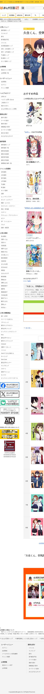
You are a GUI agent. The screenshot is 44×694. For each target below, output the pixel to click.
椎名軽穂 (3, 276)
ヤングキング (5, 365)
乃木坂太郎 (4, 295)
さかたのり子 (5, 273)
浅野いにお (4, 239)
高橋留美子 (4, 292)
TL (35, 15)
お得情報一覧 (5, 73)
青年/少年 (27, 15)
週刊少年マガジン (6, 338)
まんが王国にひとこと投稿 (8, 109)
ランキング (4, 33)
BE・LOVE (4, 316)
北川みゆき (4, 267)
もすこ (27, 132)
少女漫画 (3, 175)
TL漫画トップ (5, 55)
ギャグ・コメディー (7, 200)
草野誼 (3, 270)
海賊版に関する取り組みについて (9, 427)
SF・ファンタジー (6, 221)
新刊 (2, 36)
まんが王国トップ (7, 638)
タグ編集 (28, 281)
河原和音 (3, 261)
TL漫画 (3, 184)
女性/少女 (19, 15)
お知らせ (3, 96)
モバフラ (3, 375)
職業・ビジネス (5, 203)
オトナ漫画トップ (6, 61)
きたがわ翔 (4, 264)
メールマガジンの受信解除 (10, 654)
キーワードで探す (6, 130)
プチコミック (5, 322)
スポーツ (3, 212)
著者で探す (4, 123)
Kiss (2, 334)
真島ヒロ (3, 304)
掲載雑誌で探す (5, 127)
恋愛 (2, 193)
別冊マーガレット (6, 347)
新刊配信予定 (5, 39)
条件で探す (4, 117)
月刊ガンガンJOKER (32, 208)
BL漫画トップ (5, 58)
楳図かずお (4, 252)
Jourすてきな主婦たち (7, 353)
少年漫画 (3, 181)
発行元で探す (5, 133)
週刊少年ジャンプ (6, 328)
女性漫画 (3, 172)
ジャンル (3, 42)
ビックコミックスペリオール (9, 378)
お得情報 (4, 668)
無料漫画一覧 (5, 148)
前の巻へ (29, 328)
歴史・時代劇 (5, 209)
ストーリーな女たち (7, 319)
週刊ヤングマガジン (7, 325)
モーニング (4, 356)
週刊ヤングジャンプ (7, 341)
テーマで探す (5, 120)
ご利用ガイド (5, 102)
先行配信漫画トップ (7, 46)
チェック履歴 (5, 88)
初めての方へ (5, 106)
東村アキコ (4, 298)
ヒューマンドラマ (6, 196)
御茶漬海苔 (4, 258)
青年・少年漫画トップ (7, 52)
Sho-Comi (4, 359)
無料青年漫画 (5, 157)
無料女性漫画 (5, 151)
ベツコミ (3, 350)
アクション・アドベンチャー (9, 215)
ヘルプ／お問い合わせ (7, 99)
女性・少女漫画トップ (7, 49)
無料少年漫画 (5, 160)
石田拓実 (3, 245)
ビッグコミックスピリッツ (8, 331)
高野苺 (3, 289)
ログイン (3, 84)
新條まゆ (3, 279)
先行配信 (11, 15)
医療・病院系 (5, 227)
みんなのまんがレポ (7, 136)
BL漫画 (3, 187)
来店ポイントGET (6, 70)
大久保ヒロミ (5, 255)
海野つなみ (4, 248)
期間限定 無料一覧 (6, 163)
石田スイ (3, 242)
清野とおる (4, 282)
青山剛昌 (3, 236)
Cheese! (3, 344)
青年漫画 (3, 178)
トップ (4, 15)
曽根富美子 (4, 286)
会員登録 (3, 81)
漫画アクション (5, 372)
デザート (3, 369)
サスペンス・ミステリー (8, 206)
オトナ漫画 (4, 190)
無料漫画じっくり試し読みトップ (26, 638)
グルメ (3, 224)
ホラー (3, 218)
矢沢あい (3, 307)
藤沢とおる (4, 301)
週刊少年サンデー (6, 362)
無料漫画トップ (5, 30)
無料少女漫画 (5, 154)
